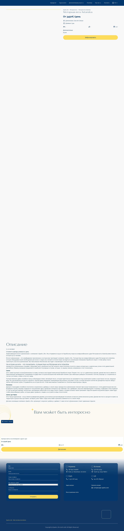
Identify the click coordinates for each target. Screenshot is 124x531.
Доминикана (69, 20)
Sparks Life (65, 9)
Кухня (65, 32)
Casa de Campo (78, 20)
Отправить (33, 496)
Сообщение (11, 487)
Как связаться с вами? (14, 482)
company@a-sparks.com (101, 487)
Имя (9, 466)
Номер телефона (12, 477)
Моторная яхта (73, 9)
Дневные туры (69, 23)
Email (10, 471)
